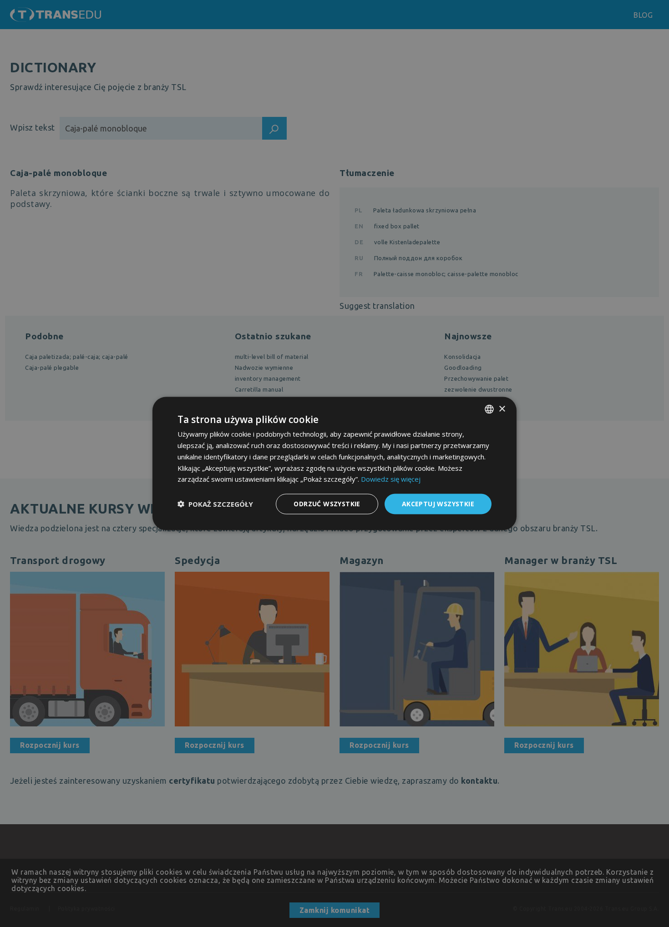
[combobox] (489, 409)
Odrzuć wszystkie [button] (327, 503)
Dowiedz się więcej (391, 479)
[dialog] (334, 463)
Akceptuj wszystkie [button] (438, 503)
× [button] (501, 408)
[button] (215, 504)
